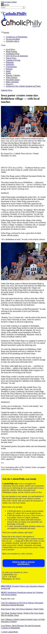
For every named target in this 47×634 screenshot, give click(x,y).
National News (6, 90)
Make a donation (12, 82)
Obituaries (10, 62)
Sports (8, 71)
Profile (8, 73)
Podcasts (9, 69)
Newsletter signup (13, 80)
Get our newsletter (13, 39)
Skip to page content (9, 2)
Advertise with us (12, 41)
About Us (9, 84)
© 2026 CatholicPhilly (9, 632)
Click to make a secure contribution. (23, 563)
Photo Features (11, 52)
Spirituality (10, 64)
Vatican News (11, 58)
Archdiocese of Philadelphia (16, 37)
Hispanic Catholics (13, 75)
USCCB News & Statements (17, 56)
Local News (10, 49)
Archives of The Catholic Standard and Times (23, 86)
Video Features (11, 77)
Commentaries (11, 67)
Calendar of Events (13, 60)
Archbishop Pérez (12, 54)
